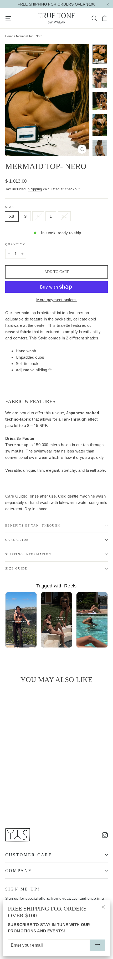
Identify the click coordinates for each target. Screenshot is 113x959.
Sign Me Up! (22, 889)
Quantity (15, 244)
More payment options (56, 300)
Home (9, 36)
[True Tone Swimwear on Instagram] (105, 835)
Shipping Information (28, 554)
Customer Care (28, 855)
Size (9, 206)
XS (11, 216)
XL (64, 216)
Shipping (35, 189)
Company (18, 870)
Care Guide (17, 539)
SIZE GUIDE (16, 568)
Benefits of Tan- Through (32, 525)
